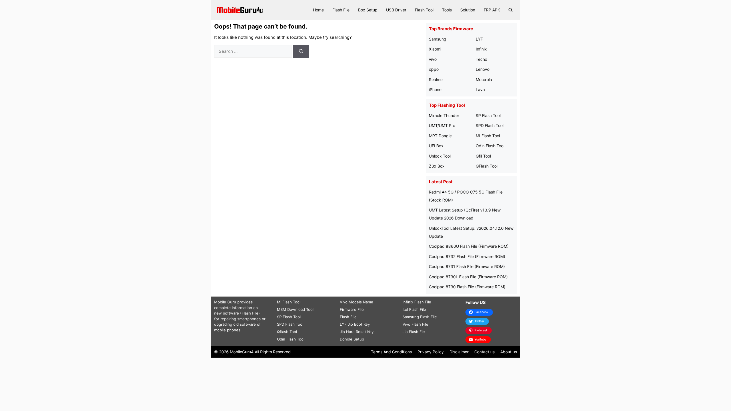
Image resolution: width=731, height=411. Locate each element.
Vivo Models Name (356, 302)
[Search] (301, 51)
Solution (467, 9)
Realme (436, 79)
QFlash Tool (486, 166)
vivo (433, 59)
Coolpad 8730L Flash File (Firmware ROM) (468, 276)
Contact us (484, 351)
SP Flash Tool (488, 115)
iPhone (435, 89)
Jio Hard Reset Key (356, 331)
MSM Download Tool (295, 309)
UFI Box (436, 145)
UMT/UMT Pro (442, 125)
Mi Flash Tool (288, 302)
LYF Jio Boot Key (355, 324)
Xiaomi (435, 49)
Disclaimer (459, 351)
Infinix (481, 49)
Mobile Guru (225, 302)
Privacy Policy (430, 351)
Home (318, 9)
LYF (479, 39)
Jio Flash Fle (414, 331)
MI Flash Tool (488, 135)
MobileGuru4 (242, 351)
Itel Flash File (414, 309)
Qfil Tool (483, 156)
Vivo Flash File (415, 324)
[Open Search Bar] (510, 10)
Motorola (484, 79)
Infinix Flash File (417, 302)
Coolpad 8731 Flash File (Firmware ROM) (467, 266)
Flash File (341, 9)
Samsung (437, 39)
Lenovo (482, 69)
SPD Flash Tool (489, 125)
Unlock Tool (440, 156)
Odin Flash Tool (490, 145)
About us (508, 351)
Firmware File (352, 309)
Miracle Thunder (444, 115)
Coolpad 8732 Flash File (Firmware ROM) (467, 256)
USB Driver (396, 9)
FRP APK (492, 9)
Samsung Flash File (420, 317)
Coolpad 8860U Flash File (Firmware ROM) (469, 246)
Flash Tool (424, 9)
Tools (447, 9)
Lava (480, 89)
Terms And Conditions (391, 351)
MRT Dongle (440, 135)
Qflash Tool (287, 331)
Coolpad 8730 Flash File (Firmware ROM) (467, 286)
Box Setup (367, 9)
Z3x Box (437, 166)
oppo (434, 69)
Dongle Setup (352, 339)
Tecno (481, 59)
